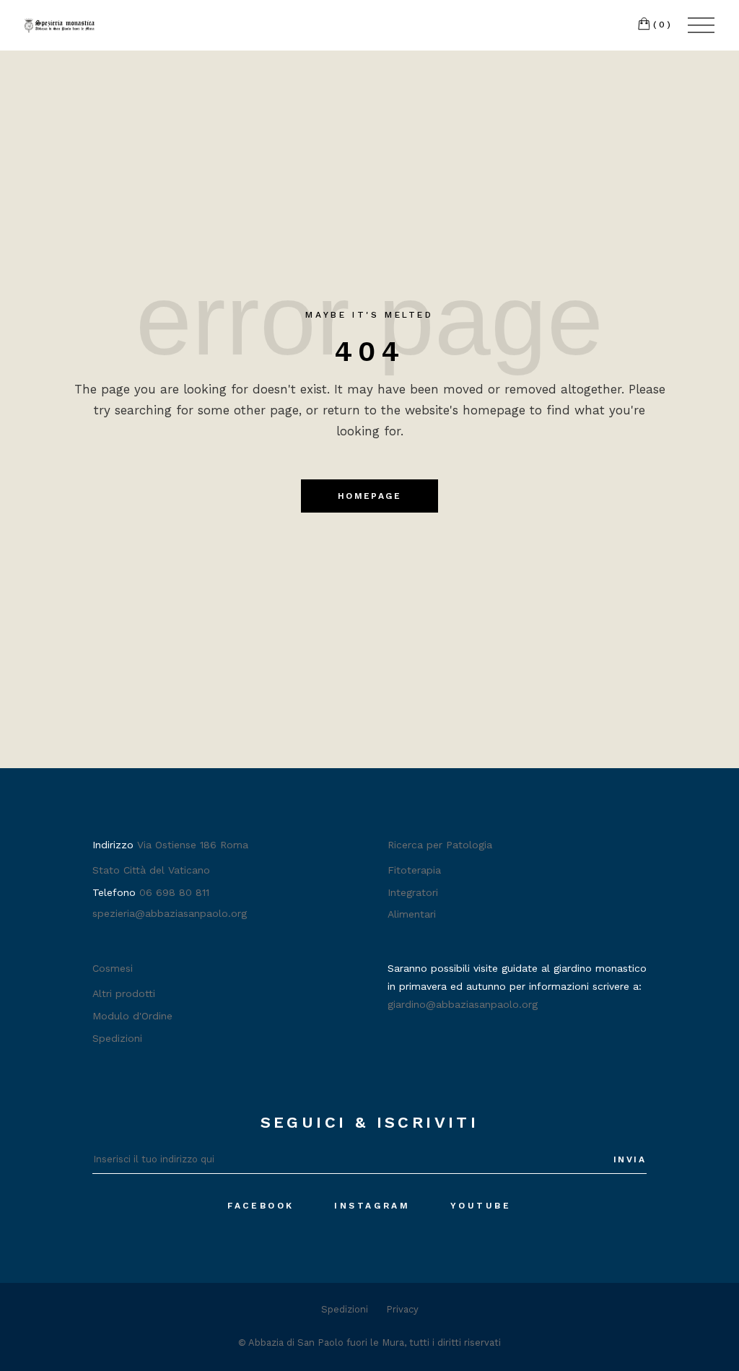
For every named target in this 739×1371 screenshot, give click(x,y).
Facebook (260, 1206)
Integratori (413, 892)
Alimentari (412, 914)
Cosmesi (112, 968)
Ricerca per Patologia (440, 844)
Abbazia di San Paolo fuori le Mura (326, 1342)
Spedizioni (117, 1038)
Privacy (402, 1309)
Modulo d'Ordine (132, 1016)
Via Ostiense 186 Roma (192, 844)
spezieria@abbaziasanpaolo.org (169, 913)
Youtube (481, 1206)
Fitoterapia (414, 870)
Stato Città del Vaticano (151, 870)
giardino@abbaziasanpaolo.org (463, 1004)
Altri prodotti (123, 993)
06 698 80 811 (174, 892)
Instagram (372, 1206)
